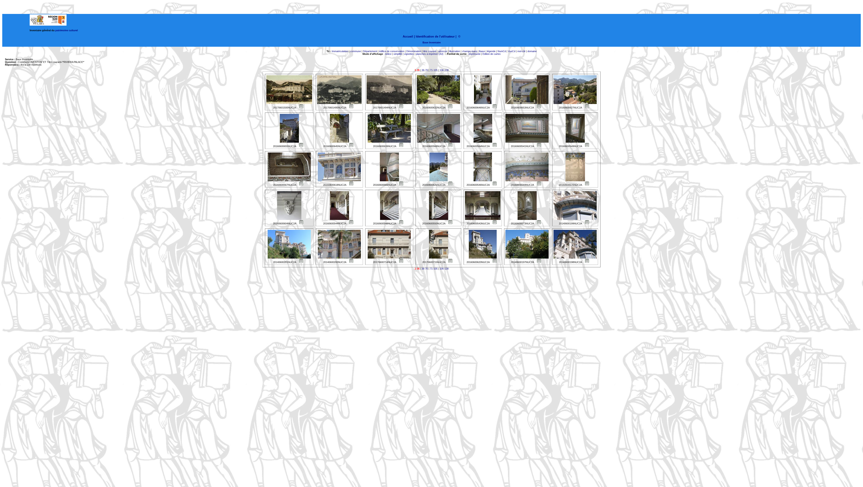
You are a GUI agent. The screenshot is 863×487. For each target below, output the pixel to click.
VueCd (511, 51)
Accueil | (409, 36)
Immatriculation (340, 51)
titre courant (429, 51)
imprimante (474, 54)
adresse (442, 51)
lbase (482, 51)
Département (370, 51)
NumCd (502, 51)
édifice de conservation (391, 51)
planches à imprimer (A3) (429, 54)
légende (491, 51)
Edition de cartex (492, 54)
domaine (532, 51)
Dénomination (413, 51)
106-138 (444, 70)
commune (355, 51)
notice (388, 54)
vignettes (409, 54)
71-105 (434, 70)
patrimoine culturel (66, 30)
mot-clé (521, 51)
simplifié (398, 54)
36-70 (425, 70)
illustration (454, 51)
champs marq (469, 51)
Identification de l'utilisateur (435, 36)
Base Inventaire (432, 42)
